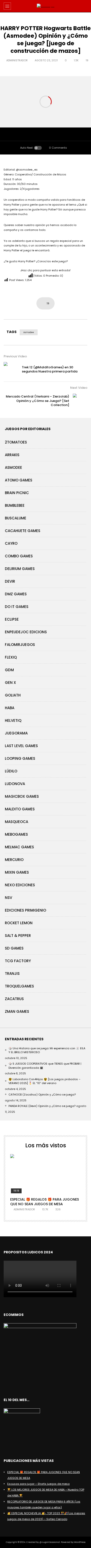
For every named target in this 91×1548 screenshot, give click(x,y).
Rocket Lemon (19, 922)
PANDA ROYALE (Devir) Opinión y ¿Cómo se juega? (41, 1106)
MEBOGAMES (16, 834)
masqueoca (16, 821)
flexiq (11, 657)
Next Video (78, 387)
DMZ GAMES (16, 594)
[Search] (85, 6)
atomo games (18, 480)
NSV (8, 897)
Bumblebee (15, 505)
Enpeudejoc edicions (26, 631)
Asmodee (28, 332)
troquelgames (19, 986)
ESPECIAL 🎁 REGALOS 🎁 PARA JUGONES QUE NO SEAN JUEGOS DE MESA (44, 1201)
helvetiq (13, 720)
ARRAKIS (12, 454)
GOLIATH (13, 695)
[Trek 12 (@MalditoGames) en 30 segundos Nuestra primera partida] (11, 369)
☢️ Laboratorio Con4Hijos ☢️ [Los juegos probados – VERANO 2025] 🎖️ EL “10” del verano (44, 1081)
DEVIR (10, 581)
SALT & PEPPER (18, 935)
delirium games (20, 568)
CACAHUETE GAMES (22, 530)
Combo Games (19, 556)
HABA (9, 707)
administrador (17, 60)
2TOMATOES (16, 442)
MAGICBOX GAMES (22, 796)
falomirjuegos (20, 644)
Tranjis (12, 973)
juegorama (16, 733)
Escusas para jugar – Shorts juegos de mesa (38, 1484)
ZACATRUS (14, 998)
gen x (10, 682)
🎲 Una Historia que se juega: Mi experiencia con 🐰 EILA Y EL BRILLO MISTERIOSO (46, 1050)
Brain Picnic (17, 492)
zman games (17, 1011)
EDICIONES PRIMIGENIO (25, 910)
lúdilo (11, 771)
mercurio (14, 859)
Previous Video (15, 356)
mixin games (17, 872)
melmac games (19, 847)
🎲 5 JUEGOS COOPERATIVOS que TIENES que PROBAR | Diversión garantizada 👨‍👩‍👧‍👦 (44, 1066)
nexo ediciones (20, 884)
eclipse (12, 619)
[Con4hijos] (45, 6)
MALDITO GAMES (20, 809)
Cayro (11, 543)
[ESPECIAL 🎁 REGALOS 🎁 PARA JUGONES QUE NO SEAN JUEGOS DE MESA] (45, 1174)
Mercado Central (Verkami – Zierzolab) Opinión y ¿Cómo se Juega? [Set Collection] (37, 400)
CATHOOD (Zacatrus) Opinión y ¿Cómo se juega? (42, 1094)
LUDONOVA (15, 783)
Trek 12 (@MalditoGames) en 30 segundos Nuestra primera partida (49, 369)
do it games (16, 606)
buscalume (15, 518)
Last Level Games (21, 745)
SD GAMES (14, 948)
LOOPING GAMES (20, 758)
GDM (9, 669)
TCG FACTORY (18, 960)
